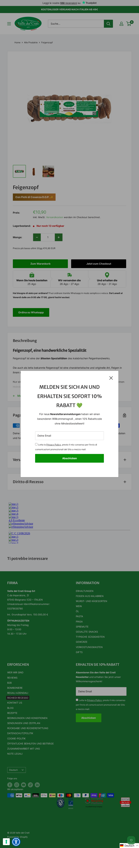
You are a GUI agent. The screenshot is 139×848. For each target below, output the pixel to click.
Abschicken (69, 458)
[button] (129, 845)
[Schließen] (111, 377)
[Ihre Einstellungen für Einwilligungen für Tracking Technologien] (6, 841)
